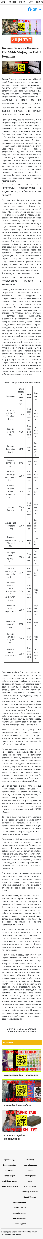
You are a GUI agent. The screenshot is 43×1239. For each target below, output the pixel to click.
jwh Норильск (20, 1208)
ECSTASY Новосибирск (9, 1173)
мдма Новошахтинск (30, 1183)
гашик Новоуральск (9, 1186)
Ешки (22, 2)
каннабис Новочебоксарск (30, 1162)
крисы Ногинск (19, 1202)
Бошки (12, 2)
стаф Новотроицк (9, 1181)
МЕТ (31, 2)
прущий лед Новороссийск (9, 1162)
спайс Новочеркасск (30, 1173)
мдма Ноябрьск (19, 1213)
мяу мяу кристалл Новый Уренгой (30, 1194)
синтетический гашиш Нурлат (19, 1221)
